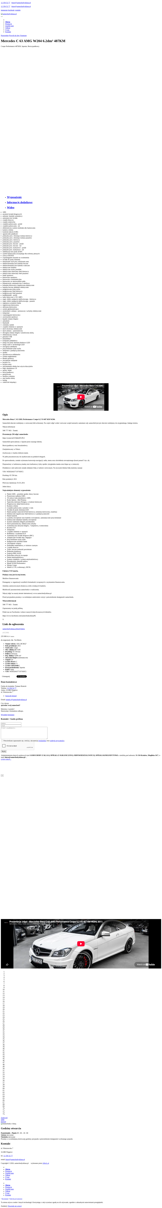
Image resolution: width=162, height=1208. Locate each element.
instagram (4, 10)
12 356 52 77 (5, 3)
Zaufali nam (9, 26)
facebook (11, 10)
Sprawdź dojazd (11, 696)
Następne (23, 35)
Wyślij (4, 751)
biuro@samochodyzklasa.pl (21, 3)
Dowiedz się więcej (15, 1206)
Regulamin (5, 1199)
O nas (7, 30)
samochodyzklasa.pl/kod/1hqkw (14, 629)
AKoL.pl (46, 1163)
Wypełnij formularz (7, 715)
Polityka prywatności (16, 1199)
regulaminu (42, 741)
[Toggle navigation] (2, 16)
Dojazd (3, 1122)
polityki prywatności (57, 741)
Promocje (8, 24)
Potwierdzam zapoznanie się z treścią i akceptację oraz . (34, 741)
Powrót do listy (14, 35)
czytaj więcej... (6, 759)
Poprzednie (5, 35)
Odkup (7, 28)
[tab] (83, 197)
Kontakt (8, 32)
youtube (17, 10)
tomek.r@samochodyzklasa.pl (16, 700)
